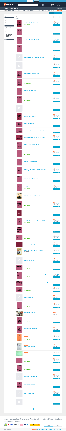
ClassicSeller (9, 4)
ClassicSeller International (58, 425)
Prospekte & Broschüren (9, 34)
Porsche (38, 10)
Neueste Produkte (59, 8)
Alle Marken (59, 10)
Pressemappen (8, 33)
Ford (18, 10)
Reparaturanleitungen (9, 35)
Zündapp (54, 10)
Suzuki (41, 10)
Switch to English (29, 1)
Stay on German (36, 1)
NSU (34, 10)
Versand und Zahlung (44, 429)
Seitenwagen (8, 22)
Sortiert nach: (55, 15)
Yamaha (51, 10)
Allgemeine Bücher (8, 27)
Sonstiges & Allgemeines (9, 23)
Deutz (12, 10)
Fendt (15, 10)
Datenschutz (54, 429)
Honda (24, 10)
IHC (26, 10)
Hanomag (20, 10)
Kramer (29, 10)
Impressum (60, 429)
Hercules (23, 10)
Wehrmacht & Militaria (9, 41)
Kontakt (58, 429)
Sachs (39, 10)
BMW (10, 10)
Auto (7, 19)
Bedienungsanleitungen (9, 28)
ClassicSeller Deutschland (48, 425)
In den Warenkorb (57, 25)
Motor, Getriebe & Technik (9, 40)
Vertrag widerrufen (34, 429)
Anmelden (51, 5)
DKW (13, 10)
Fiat (16, 10)
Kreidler (31, 10)
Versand (58, 22)
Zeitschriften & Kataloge (9, 37)
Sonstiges (7, 36)
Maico (33, 10)
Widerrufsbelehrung (50, 429)
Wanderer (49, 10)
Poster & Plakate (8, 31)
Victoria (45, 10)
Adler (9, 10)
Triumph (43, 10)
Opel (35, 10)
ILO (27, 10)
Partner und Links (39, 429)
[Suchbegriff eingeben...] (37, 5)
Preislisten (7, 32)
